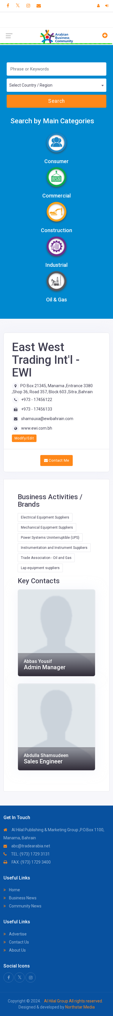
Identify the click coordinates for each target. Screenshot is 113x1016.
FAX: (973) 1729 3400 (31, 862)
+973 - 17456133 (36, 409)
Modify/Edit (24, 438)
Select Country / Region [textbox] (30, 85)
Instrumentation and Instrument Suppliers (54, 548)
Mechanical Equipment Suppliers (47, 527)
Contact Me (58, 460)
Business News (22, 898)
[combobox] (56, 85)
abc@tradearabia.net (30, 846)
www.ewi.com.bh (36, 428)
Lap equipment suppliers (40, 568)
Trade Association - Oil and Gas (46, 558)
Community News (24, 906)
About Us (17, 950)
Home (14, 890)
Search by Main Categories (52, 121)
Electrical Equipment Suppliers (45, 517)
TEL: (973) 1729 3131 (30, 854)
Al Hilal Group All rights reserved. (73, 1001)
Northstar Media (79, 1007)
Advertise (17, 934)
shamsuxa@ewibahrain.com (47, 418)
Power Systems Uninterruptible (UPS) (50, 538)
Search (56, 101)
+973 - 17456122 (36, 399)
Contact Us (18, 942)
